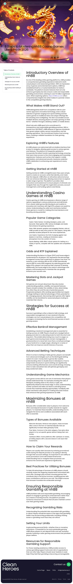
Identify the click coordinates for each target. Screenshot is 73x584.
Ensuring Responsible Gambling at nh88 (13, 88)
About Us (54, 579)
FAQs (54, 570)
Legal (69, 579)
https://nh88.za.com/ (55, 96)
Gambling (8, 41)
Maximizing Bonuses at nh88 (11, 84)
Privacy (59, 579)
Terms (64, 579)
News (48, 570)
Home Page (40, 570)
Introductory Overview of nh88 (12, 74)
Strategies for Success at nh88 (12, 81)
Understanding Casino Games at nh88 (12, 78)
